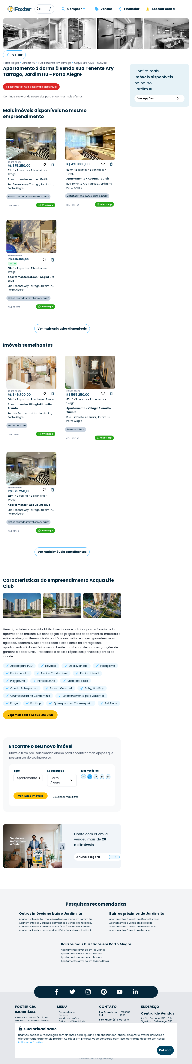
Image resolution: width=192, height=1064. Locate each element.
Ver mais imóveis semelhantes (62, 552)
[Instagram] (88, 992)
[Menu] (182, 8)
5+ (108, 776)
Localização (55, 771)
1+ (83, 776)
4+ (102, 776)
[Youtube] (119, 992)
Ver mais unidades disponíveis (62, 328)
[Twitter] (72, 992)
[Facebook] (56, 992)
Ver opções (145, 98)
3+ (95, 776)
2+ (89, 776)
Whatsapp (47, 205)
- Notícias (62, 1015)
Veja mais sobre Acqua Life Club (30, 715)
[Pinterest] (103, 992)
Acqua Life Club (84, 63)
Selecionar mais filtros (65, 796)
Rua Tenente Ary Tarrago (54, 63)
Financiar (132, 9)
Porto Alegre (11, 63)
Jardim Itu (28, 63)
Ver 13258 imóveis (30, 796)
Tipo (17, 771)
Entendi (165, 1050)
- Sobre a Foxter (66, 1012)
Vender (106, 9)
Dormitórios (90, 771)
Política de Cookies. (31, 1042)
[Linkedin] (135, 992)
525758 (102, 63)
